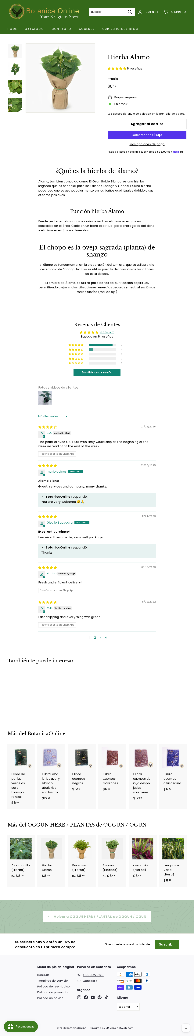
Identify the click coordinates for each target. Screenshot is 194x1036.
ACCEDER (87, 29)
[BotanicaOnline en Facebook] (86, 997)
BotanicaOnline (46, 734)
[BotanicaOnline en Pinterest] (100, 997)
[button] (117, 68)
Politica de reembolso (53, 986)
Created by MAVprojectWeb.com (112, 1028)
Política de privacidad (53, 992)
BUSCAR (43, 975)
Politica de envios (50, 998)
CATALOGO (34, 29)
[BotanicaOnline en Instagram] (79, 997)
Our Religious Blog (120, 29)
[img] (47, 427)
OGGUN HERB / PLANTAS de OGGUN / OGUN (87, 825)
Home (12, 29)
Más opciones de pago (147, 144)
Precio (113, 78)
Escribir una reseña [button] (97, 372)
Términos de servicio (52, 981)
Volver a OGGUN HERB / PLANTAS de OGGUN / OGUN (99, 916)
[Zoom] (60, 78)
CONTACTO (61, 29)
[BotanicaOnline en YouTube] (93, 997)
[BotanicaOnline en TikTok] (106, 997)
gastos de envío (124, 114)
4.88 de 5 (107, 332)
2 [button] (95, 637)
